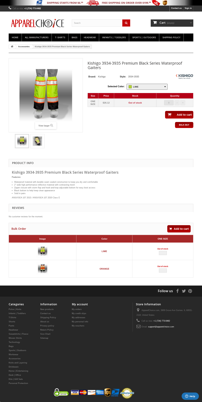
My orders (77, 309)
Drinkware (13, 367)
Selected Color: (116, 86)
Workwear (13, 354)
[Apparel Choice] (38, 23)
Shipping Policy (171, 37)
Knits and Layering (18, 363)
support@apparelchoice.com (161, 327)
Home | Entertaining (18, 371)
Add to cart (181, 228)
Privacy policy (47, 326)
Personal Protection (18, 383)
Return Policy (46, 330)
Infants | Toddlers (114, 37)
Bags (74, 37)
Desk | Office (15, 375)
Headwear (90, 37)
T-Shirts (60, 37)
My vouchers (78, 326)
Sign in (188, 8)
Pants (11, 326)
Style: (123, 76)
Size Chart (45, 334)
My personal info (80, 321)
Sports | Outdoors (144, 37)
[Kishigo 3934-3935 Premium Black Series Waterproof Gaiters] (22, 141)
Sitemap (44, 338)
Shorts (12, 321)
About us (44, 321)
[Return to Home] (12, 47)
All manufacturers (36, 37)
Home (15, 37)
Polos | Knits (15, 309)
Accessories (15, 358)
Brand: (92, 76)
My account (80, 304)
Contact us (176, 8)
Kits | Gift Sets (16, 379)
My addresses (78, 317)
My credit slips (79, 313)
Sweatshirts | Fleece (18, 334)
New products (47, 309)
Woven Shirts (15, 338)
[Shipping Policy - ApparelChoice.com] (101, 3)
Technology (14, 342)
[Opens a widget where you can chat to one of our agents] (190, 396)
